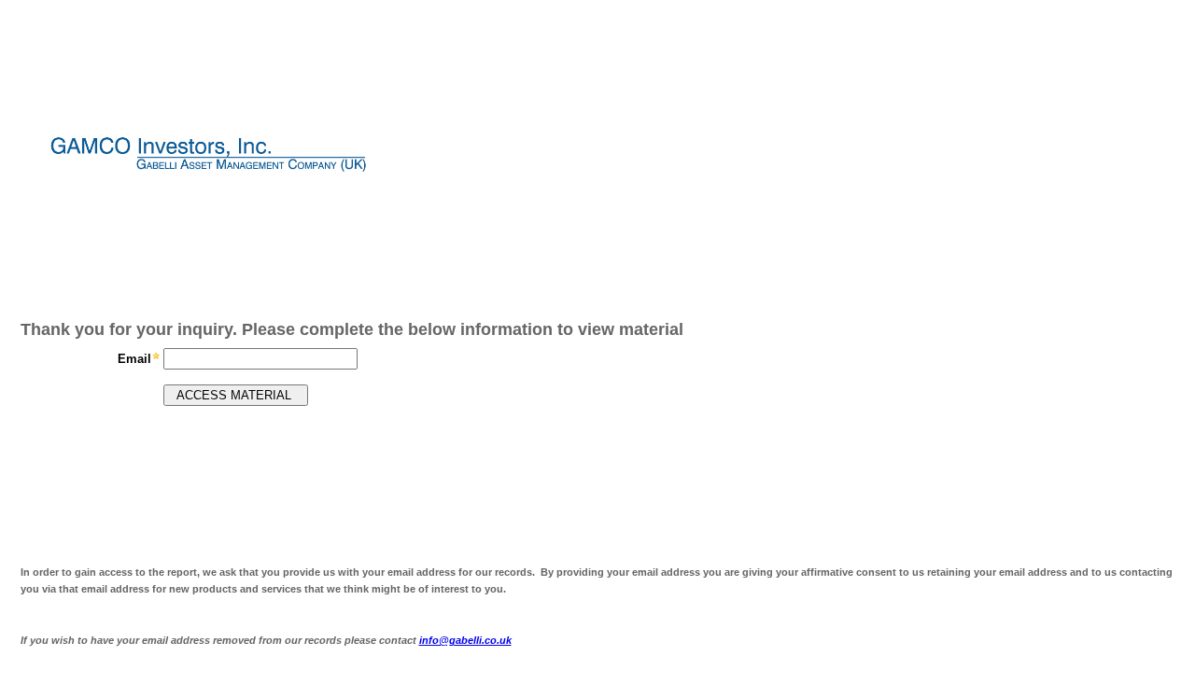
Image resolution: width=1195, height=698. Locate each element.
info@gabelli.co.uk (465, 640)
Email (134, 359)
